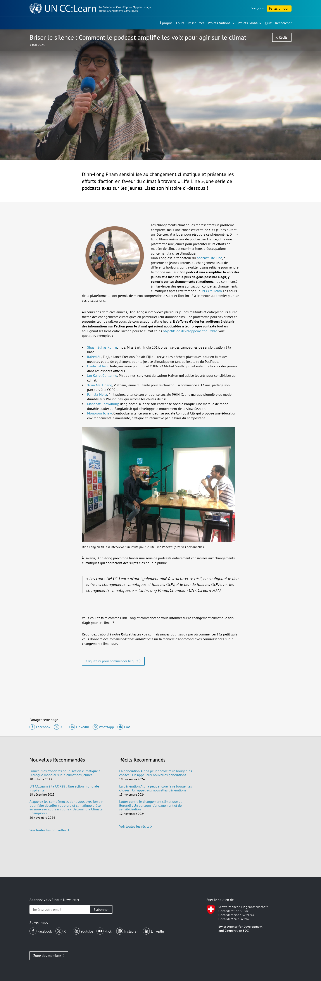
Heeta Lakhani (98, 366)
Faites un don (279, 8)
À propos (166, 23)
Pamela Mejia (97, 394)
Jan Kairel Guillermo (102, 375)
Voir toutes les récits (134, 826)
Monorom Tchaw (99, 413)
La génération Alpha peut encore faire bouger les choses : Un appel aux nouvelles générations (155, 773)
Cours (180, 23)
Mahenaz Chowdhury (102, 404)
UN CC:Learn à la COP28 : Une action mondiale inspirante (64, 788)
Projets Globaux (249, 23)
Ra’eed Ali (94, 356)
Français (256, 8)
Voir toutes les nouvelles (47, 830)
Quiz (268, 23)
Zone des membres (47, 955)
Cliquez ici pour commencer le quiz (112, 661)
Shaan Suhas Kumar (102, 347)
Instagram (131, 931)
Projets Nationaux (221, 23)
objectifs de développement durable (190, 331)
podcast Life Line (209, 258)
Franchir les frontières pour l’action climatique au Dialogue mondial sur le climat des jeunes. (65, 773)
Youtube (87, 931)
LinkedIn (157, 931)
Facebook (45, 931)
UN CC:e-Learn (211, 291)
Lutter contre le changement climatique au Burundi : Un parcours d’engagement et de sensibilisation (151, 805)
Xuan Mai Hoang (99, 385)
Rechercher (283, 23)
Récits (283, 37)
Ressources (196, 23)
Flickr (109, 931)
